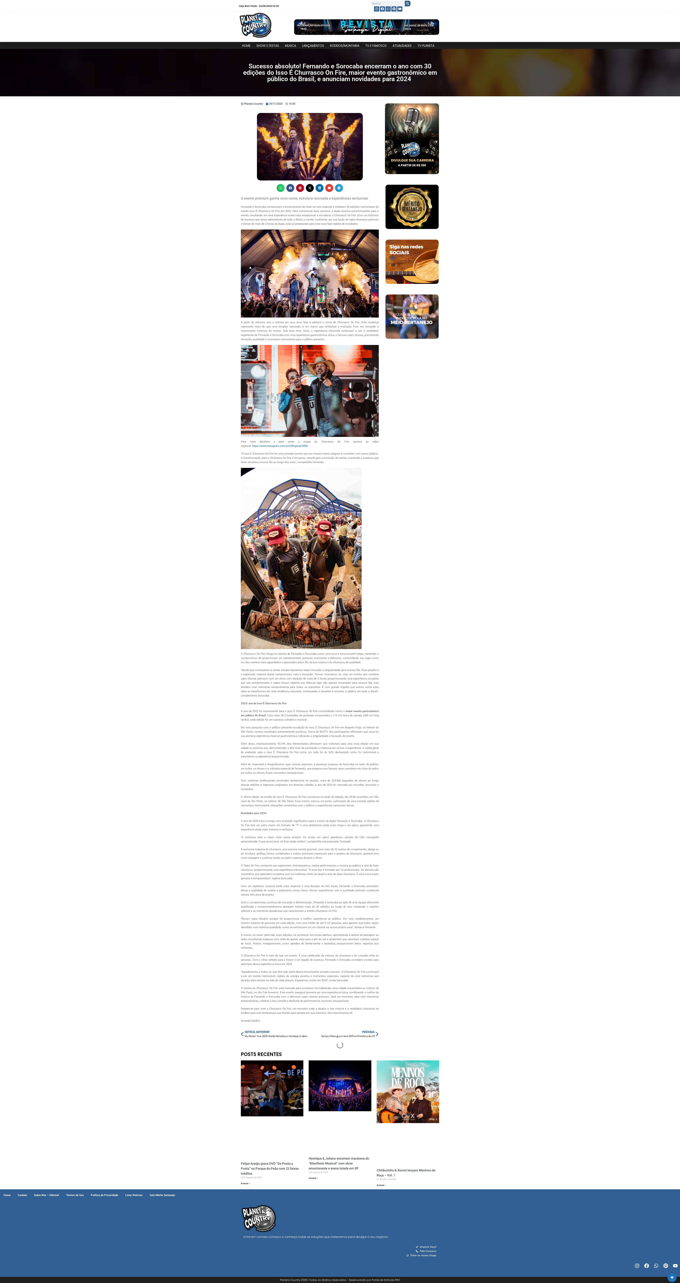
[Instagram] (376, 9)
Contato (22, 1195)
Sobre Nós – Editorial (46, 1195)
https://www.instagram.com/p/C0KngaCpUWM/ (280, 446)
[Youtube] (399, 9)
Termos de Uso (75, 1195)
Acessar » (245, 1183)
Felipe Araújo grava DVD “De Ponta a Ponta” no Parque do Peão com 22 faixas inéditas (270, 1168)
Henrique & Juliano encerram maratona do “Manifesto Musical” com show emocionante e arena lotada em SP (339, 1163)
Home (7, 1195)
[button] (281, 188)
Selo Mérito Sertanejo (162, 1195)
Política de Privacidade (104, 1195)
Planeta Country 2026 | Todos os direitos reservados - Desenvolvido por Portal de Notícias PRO (340, 1280)
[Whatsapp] (388, 9)
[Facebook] (382, 9)
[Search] (407, 3)
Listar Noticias (134, 1195)
